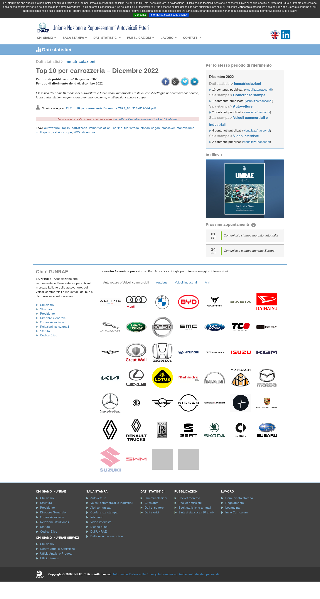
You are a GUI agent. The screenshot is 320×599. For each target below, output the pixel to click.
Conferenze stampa (249, 95)
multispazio (43, 132)
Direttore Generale (53, 318)
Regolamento (234, 524)
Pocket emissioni (190, 524)
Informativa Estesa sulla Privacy (134, 595)
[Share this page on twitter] (184, 81)
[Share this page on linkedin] (194, 81)
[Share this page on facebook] (165, 81)
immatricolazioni (100, 128)
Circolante (151, 524)
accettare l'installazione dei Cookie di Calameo (147, 119)
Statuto (45, 331)
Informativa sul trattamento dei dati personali (188, 595)
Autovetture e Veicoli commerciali (126, 282)
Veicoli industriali (186, 282)
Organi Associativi (52, 322)
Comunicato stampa (239, 519)
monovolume (185, 128)
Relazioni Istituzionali (54, 326)
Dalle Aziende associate (106, 557)
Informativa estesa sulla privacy (168, 14)
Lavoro (167, 37)
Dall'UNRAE (98, 552)
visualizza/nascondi (258, 89)
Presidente (47, 313)
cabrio (57, 132)
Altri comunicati (100, 528)
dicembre (88, 132)
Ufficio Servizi (49, 579)
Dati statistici (105, 37)
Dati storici (152, 533)
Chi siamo (45, 37)
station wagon (150, 128)
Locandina (232, 528)
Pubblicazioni (139, 37)
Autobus (161, 282)
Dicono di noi (99, 548)
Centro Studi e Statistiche (57, 570)
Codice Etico (48, 335)
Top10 (66, 128)
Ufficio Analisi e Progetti (56, 575)
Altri (207, 282)
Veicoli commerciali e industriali (111, 524)
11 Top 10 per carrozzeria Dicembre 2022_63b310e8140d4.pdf (111, 108)
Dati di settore (154, 528)
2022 (77, 132)
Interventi (96, 538)
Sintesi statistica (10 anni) (196, 533)
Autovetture (243, 106)
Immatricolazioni (79, 61)
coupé (67, 132)
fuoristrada (131, 128)
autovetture (52, 128)
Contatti (191, 37)
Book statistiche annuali (195, 528)
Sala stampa (74, 37)
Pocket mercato (189, 519)
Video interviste (246, 136)
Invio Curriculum (236, 533)
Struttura (46, 309)
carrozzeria (79, 128)
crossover (168, 128)
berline (117, 128)
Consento (140, 14)
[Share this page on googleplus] (175, 81)
